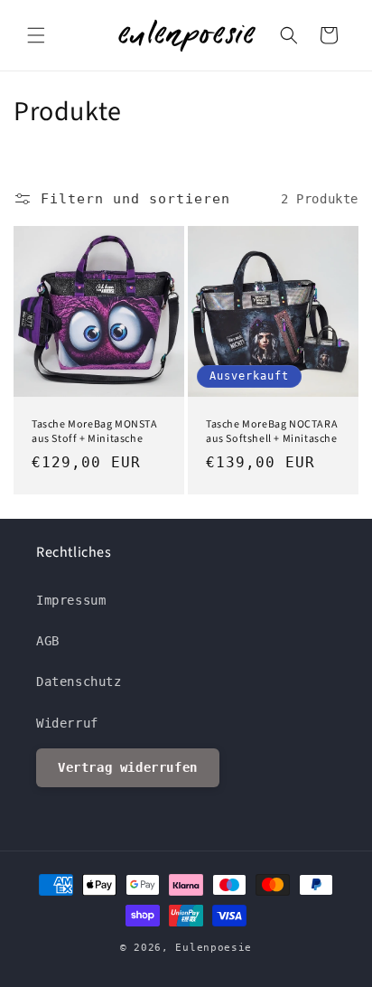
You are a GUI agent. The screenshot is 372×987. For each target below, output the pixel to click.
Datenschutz (79, 681)
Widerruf (67, 723)
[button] (36, 35)
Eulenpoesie (213, 948)
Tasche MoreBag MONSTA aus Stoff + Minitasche (95, 432)
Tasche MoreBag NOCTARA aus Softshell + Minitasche (272, 432)
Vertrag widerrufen (128, 767)
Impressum (71, 600)
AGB (48, 641)
